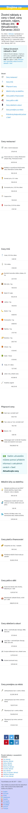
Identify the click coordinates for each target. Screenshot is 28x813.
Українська (6, 797)
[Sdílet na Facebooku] (6, 737)
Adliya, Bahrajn (7, 763)
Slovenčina (6, 803)
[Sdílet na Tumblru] (16, 737)
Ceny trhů (9, 82)
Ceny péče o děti (12, 100)
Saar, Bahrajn (7, 770)
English (5, 791)
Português (6, 801)
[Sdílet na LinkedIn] (11, 742)
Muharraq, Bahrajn (8, 767)
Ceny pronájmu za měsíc (14, 110)
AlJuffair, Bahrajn (8, 768)
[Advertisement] (14, 131)
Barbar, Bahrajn (7, 765)
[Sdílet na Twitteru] (11, 737)
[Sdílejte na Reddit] (16, 742)
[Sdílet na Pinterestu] (6, 742)
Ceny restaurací (11, 77)
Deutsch (5, 806)
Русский (5, 793)
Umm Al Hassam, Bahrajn (10, 772)
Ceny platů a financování (15, 96)
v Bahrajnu (11, 34)
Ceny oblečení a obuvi (14, 105)
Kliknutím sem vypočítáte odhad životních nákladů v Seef (13, 61)
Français (5, 808)
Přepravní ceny (11, 86)
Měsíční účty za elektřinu (15, 91)
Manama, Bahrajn (8, 761)
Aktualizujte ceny (11, 471)
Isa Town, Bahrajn (8, 776)
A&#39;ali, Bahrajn (8, 774)
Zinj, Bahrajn (6, 759)
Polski (5, 795)
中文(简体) (6, 805)
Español (5, 799)
